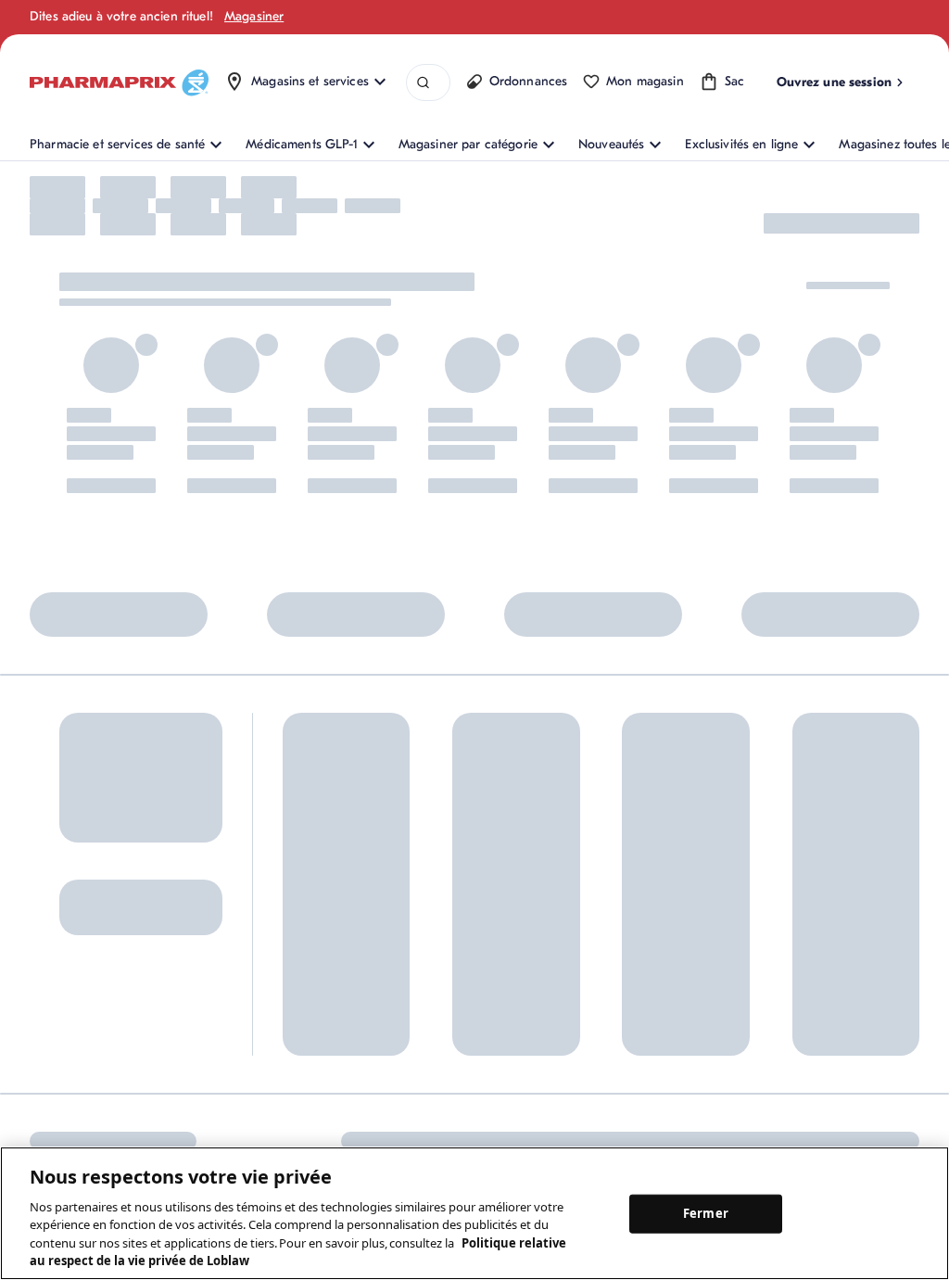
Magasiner (254, 16)
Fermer (705, 1213)
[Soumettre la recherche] (423, 83)
